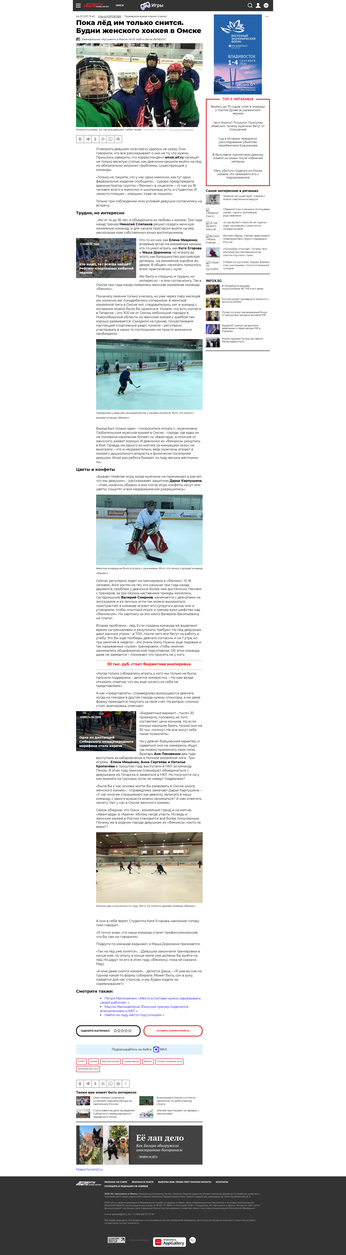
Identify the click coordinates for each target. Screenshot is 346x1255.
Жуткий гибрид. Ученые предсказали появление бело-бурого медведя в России (246, 239)
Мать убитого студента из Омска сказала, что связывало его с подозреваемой (238, 174)
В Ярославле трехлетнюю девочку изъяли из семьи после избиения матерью (237, 158)
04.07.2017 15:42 (85, 16)
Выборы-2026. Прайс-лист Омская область (184, 1182)
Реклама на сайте (116, 1182)
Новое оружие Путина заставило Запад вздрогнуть (242, 340)
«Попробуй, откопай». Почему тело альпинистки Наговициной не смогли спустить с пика (245, 252)
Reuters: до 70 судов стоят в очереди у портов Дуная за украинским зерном (238, 110)
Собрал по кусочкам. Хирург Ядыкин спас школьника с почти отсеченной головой (246, 265)
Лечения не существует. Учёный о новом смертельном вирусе (244, 197)
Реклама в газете (143, 1182)
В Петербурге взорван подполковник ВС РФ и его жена (242, 287)
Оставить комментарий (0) (173, 1030)
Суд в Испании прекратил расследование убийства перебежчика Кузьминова (237, 142)
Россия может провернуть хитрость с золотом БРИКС (245, 300)
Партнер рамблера (139, 1240)
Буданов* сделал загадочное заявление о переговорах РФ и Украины (241, 328)
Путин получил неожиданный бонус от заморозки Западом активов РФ (245, 314)
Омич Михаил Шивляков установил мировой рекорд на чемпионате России (112, 1101)
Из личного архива (181, 129)
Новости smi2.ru (89, 1169)
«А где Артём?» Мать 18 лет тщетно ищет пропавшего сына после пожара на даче (245, 225)
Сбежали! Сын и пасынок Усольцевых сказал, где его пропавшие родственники (246, 212)
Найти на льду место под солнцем (133, 1015)
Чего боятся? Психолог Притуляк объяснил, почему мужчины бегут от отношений (238, 126)
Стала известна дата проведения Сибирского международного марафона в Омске (114, 1113)
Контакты (222, 1182)
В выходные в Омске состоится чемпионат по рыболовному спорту (176, 1101)
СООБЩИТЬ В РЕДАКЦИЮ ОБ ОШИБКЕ (126, 1186)
